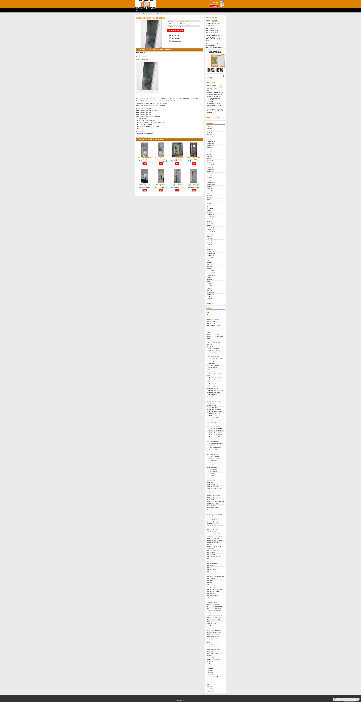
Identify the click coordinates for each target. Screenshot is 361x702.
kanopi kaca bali (211, 482)
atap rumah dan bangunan (214, 325)
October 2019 (210, 234)
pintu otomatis (210, 580)
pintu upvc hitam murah (213, 591)
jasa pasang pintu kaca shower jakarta (215, 380)
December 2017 (211, 273)
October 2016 (210, 294)
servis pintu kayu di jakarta (214, 632)
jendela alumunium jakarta (214, 401)
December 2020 (211, 214)
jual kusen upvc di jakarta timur (215, 430)
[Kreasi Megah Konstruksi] (145, 8)
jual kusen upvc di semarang (214, 434)
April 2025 (209, 158)
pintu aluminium (211, 552)
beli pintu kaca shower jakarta (215, 336)
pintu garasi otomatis (212, 563)
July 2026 (209, 128)
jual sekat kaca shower (213, 462)
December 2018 (211, 253)
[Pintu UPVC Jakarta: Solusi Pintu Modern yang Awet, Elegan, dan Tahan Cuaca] (161, 183)
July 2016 (209, 296)
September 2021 (211, 197)
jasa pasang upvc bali (212, 388)
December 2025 (211, 141)
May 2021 (209, 204)
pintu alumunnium (211, 559)
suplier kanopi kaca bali (213, 636)
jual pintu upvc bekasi (212, 450)
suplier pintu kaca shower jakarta (213, 641)
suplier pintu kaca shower (213, 639)
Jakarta (208, 369)
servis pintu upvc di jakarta (214, 634)
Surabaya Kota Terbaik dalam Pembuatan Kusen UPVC (214, 658)
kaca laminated (211, 478)
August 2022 (210, 191)
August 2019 (210, 236)
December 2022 (211, 182)
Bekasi (208, 332)
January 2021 (210, 212)
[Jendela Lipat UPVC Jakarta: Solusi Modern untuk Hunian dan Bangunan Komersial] (144, 183)
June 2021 (209, 201)
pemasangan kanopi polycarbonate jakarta (212, 528)
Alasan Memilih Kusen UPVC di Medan (215, 311)
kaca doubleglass (211, 475)
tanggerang (210, 661)
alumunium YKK (211, 323)
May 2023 (209, 178)
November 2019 (211, 232)
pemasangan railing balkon (214, 534)
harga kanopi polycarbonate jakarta (214, 353)
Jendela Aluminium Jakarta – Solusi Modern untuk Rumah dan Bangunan (215, 105)
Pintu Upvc (209, 582)
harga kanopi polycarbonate (214, 350)
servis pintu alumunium (213, 626)
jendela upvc (210, 403)
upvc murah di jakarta (212, 676)
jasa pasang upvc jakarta (213, 392)
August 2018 (210, 260)
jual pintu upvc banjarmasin (214, 447)
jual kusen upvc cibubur (213, 426)
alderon (209, 315)
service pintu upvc (211, 621)
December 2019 (211, 229)
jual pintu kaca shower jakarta (215, 443)
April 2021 (209, 206)
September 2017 (211, 279)
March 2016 (210, 301)
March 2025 (210, 160)
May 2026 (209, 132)
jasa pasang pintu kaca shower (215, 377)
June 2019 (209, 240)
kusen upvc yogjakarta (213, 507)
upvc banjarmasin (211, 666)
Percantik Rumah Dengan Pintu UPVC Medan (215, 547)
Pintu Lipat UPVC (211, 578)
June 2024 (209, 173)
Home (137, 14)
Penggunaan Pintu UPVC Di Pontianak (214, 543)
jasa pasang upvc (211, 386)
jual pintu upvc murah (212, 454)
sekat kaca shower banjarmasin (215, 606)
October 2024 (210, 171)
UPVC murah (210, 672)
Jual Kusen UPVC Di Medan (214, 432)
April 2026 (209, 134)
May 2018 (209, 264)
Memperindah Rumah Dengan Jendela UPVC (214, 515)
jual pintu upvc (211, 445)
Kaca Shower (142, 137)
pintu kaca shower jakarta (213, 572)
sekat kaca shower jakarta (214, 608)
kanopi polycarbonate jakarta (214, 488)
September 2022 (211, 188)
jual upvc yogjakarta (212, 473)
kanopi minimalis (211, 484)
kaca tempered (211, 480)
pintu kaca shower (211, 569)
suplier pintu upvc (211, 645)
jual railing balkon (212, 460)
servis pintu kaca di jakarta (214, 630)
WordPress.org (210, 691)
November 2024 (211, 169)
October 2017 (210, 277)
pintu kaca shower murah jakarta (215, 576)
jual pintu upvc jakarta (213, 452)
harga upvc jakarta (212, 367)
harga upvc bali (211, 363)
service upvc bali (211, 623)
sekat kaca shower (212, 602)
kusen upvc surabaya (212, 505)
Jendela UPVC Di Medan (213, 407)
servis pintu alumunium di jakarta (215, 628)
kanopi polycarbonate (212, 486)
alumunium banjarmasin (213, 319)
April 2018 (209, 266)
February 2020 (210, 225)
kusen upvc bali (211, 499)
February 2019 (210, 249)
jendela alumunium (212, 399)
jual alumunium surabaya (213, 413)
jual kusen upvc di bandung (214, 428)
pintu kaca (147, 137)
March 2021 (210, 208)
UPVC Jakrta (210, 670)
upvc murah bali (211, 674)
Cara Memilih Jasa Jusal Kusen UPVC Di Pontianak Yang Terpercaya (215, 342)
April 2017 (209, 290)
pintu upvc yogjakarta (212, 595)
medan (208, 512)
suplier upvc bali (211, 651)
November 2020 (211, 216)
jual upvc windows (212, 471)
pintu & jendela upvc (212, 550)
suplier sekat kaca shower (214, 649)
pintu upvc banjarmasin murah (215, 589)
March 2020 (210, 223)
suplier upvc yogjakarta (213, 653)
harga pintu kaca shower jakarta (215, 359)
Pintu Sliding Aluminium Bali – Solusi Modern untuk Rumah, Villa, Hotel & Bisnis (214, 87)
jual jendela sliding (212, 415)
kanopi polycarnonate (212, 491)
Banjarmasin (210, 330)
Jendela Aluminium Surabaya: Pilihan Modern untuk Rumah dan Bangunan (215, 111)
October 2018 (210, 258)
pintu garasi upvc (211, 565)
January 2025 (210, 165)
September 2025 (211, 147)
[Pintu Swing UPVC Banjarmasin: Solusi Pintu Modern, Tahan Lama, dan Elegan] (193, 183)
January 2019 (210, 251)
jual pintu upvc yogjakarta (213, 458)
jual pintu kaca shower (213, 441)
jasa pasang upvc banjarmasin (215, 390)
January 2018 (210, 270)
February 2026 (210, 137)
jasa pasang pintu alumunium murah (214, 374)
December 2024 (211, 167)
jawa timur (210, 396)
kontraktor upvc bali (212, 497)
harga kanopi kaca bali (213, 348)
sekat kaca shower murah (213, 613)
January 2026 (210, 139)
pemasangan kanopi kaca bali (215, 525)
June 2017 (209, 286)
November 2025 (211, 143)
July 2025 (209, 152)
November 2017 (211, 275)
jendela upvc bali (211, 405)
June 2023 (209, 175)
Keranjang (214, 6)
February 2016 (210, 303)
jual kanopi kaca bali (212, 418)
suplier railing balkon (212, 647)
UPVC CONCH (210, 668)
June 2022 (209, 195)
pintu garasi (210, 561)
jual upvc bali (210, 465)
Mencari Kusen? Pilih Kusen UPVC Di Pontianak (214, 518)
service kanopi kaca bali (213, 619)
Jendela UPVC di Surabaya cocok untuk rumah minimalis (214, 410)
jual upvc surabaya (212, 469)
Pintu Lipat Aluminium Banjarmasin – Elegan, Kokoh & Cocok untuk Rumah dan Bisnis (215, 92)
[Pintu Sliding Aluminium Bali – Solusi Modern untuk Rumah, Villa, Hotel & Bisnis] (144, 156)
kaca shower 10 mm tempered (150, 18)
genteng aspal (210, 346)
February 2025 (210, 162)
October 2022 (210, 186)
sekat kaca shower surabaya (214, 615)
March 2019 (210, 247)
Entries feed (210, 686)
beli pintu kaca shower (213, 334)
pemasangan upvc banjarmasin (215, 540)
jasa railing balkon (212, 394)
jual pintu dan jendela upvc (214, 439)
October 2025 (210, 145)
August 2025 (210, 149)
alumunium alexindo (212, 317)
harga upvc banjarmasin (213, 365)
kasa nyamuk (210, 493)
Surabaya (209, 655)
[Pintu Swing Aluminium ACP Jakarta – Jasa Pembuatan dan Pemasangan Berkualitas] (177, 183)
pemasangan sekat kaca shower (215, 536)
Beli (144, 163)
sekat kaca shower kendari (214, 610)
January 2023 (210, 180)
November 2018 (211, 255)
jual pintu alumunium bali (213, 437)
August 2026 (210, 126)
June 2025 (209, 154)
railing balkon (210, 597)
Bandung (209, 328)
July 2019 (209, 238)
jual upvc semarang (212, 467)
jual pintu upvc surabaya (213, 456)
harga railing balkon (212, 361)
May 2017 (209, 288)
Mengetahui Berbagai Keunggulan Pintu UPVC (213, 522)
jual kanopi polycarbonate (213, 420)
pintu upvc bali (210, 585)
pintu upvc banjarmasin (213, 587)
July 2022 (209, 193)
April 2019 (209, 245)
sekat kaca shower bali (213, 604)
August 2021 (210, 199)
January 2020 (210, 227)
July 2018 (209, 262)
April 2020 (209, 221)
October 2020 (210, 219)
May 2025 (209, 156)
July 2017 (209, 283)
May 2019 (209, 242)
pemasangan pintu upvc (213, 531)
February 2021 (210, 210)
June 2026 (209, 130)
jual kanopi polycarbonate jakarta (213, 423)
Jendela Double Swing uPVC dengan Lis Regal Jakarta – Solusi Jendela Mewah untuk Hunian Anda (214, 99)
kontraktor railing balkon (213, 495)
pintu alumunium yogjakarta (214, 556)
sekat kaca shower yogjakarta (214, 617)
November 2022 (211, 184)
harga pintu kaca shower (213, 356)
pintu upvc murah (211, 593)
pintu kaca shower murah (213, 574)
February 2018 (210, 268)
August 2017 (210, 281)
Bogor (208, 338)
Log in (208, 684)
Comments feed (211, 689)
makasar (209, 510)
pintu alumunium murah (213, 554)
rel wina (209, 600)
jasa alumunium (211, 371)
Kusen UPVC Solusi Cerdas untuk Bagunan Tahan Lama (215, 502)
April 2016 (209, 299)
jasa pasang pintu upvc (213, 383)
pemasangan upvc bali (213, 538)
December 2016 (211, 292)
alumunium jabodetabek (213, 321)
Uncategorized (144, 14)
